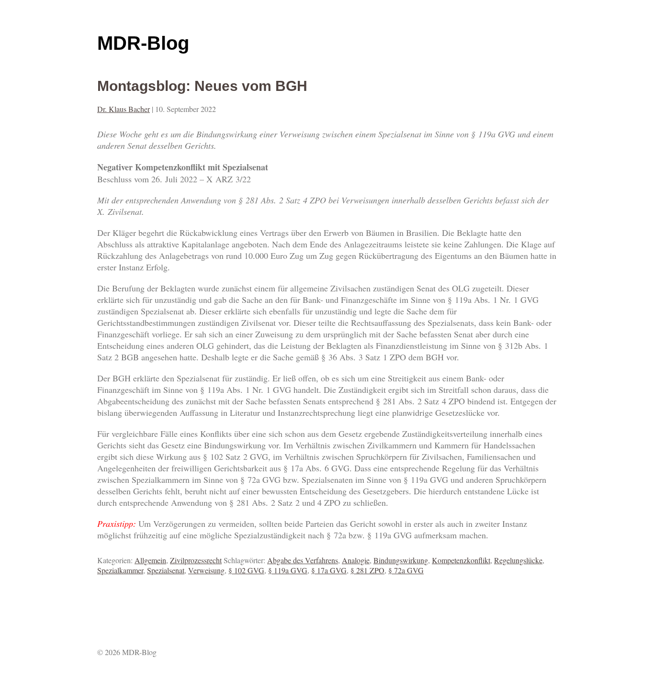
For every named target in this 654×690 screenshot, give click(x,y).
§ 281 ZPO (367, 570)
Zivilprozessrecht (196, 560)
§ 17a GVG (329, 570)
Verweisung (206, 570)
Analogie (356, 560)
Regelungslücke (518, 560)
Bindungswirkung (400, 560)
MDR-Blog (143, 43)
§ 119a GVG (287, 570)
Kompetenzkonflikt (461, 560)
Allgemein (150, 560)
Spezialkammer (120, 570)
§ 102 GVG (246, 570)
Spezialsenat (165, 570)
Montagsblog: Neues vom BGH (202, 86)
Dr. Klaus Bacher (123, 109)
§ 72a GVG (406, 570)
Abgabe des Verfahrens (302, 560)
